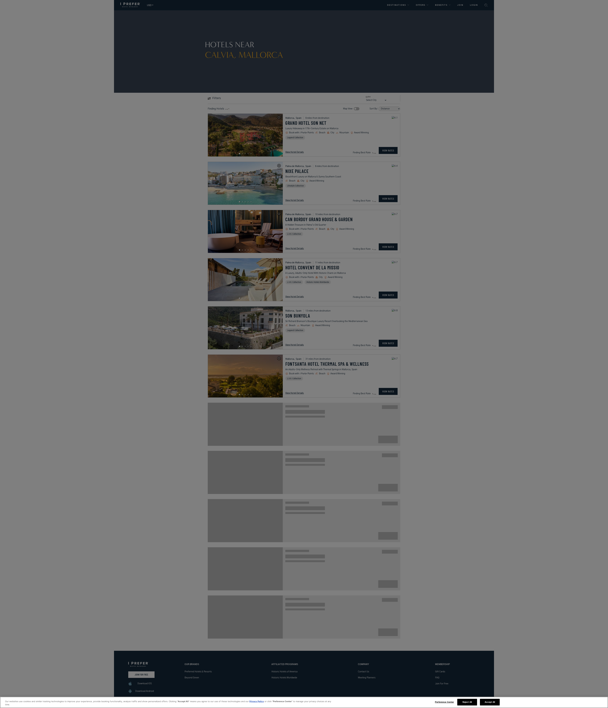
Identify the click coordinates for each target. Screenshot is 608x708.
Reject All (467, 702)
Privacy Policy (256, 701)
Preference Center (444, 702)
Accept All (490, 702)
